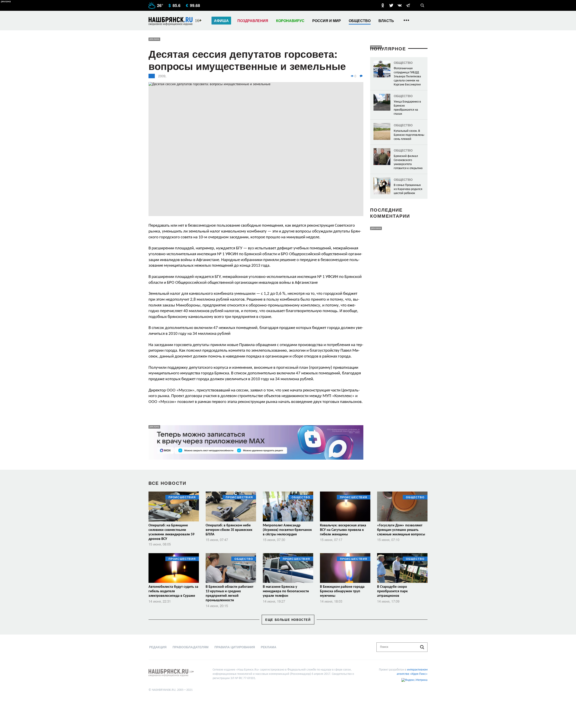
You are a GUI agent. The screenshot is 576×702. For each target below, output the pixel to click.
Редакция (157, 647)
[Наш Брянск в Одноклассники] (383, 5)
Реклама (268, 647)
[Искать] (422, 647)
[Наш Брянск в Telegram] (408, 5)
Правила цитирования (234, 647)
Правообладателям (191, 647)
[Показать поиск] (422, 5)
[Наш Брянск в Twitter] (391, 5)
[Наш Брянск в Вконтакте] (400, 5)
